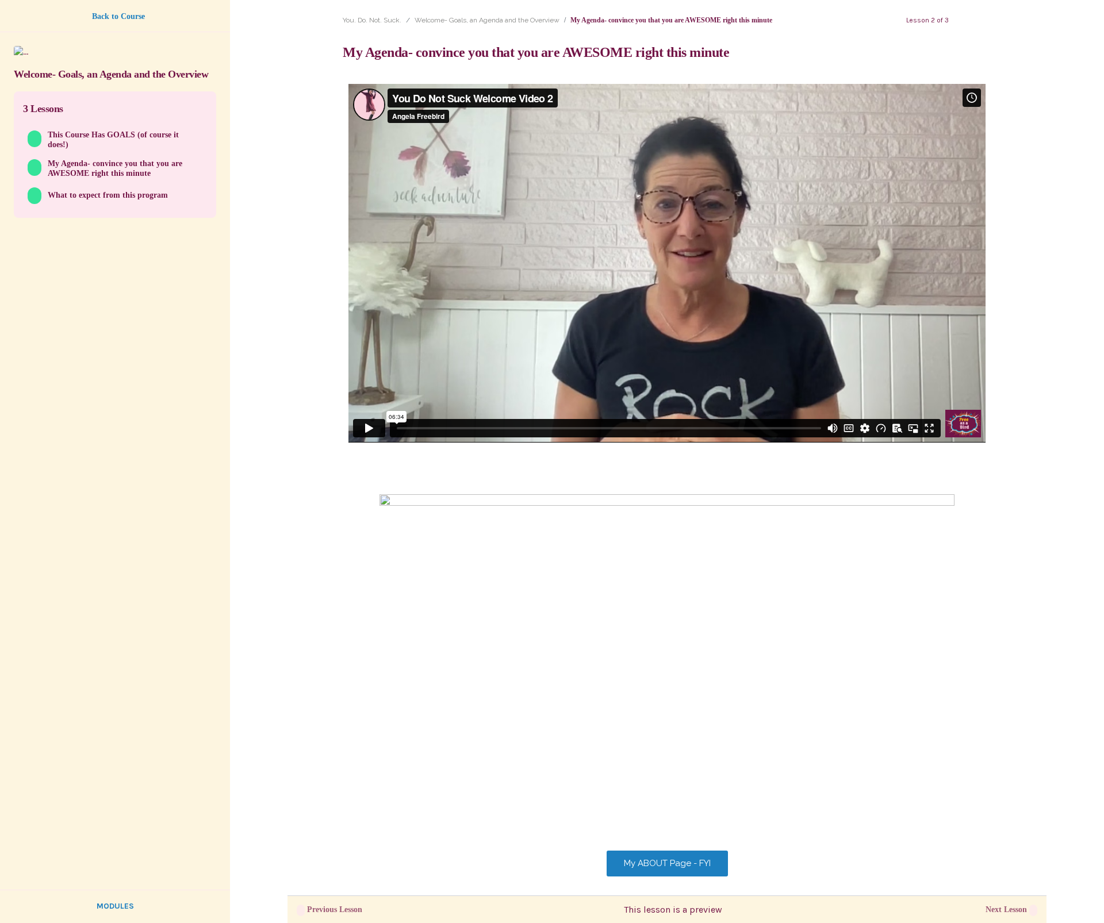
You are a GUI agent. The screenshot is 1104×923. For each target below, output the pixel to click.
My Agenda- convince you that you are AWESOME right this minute (115, 168)
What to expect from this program (108, 195)
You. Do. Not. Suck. (372, 20)
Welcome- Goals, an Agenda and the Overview (487, 20)
